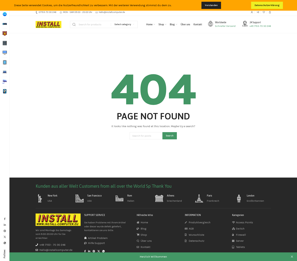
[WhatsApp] (5, 243)
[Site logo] (48, 24)
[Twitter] (5, 237)
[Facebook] (5, 219)
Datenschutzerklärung (267, 5)
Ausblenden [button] (292, 256)
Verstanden (211, 5)
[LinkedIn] (5, 225)
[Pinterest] (5, 231)
